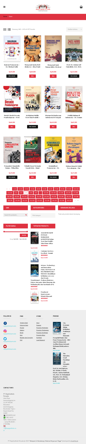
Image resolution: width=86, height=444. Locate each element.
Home (5, 16)
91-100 (69, 189)
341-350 (54, 200)
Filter (24, 235)
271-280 (76, 196)
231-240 (46, 196)
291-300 (17, 200)
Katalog (22, 330)
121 (16, 193)
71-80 (56, 189)
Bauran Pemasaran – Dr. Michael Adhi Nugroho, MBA (12, 67)
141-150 (53, 193)
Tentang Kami (24, 323)
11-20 (20, 189)
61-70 (50, 189)
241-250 (54, 196)
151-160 (61, 193)
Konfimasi (39, 337)
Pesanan (38, 325)
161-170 (68, 193)
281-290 (10, 200)
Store (38, 316)
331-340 (47, 200)
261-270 (69, 196)
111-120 (10, 193)
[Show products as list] (9, 29)
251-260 (61, 196)
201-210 (24, 196)
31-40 (32, 189)
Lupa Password (40, 340)
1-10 (14, 189)
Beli (32, 76)
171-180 (75, 193)
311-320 (32, 200)
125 (36, 193)
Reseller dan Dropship (26, 337)
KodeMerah (74, 441)
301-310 (25, 200)
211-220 (31, 196)
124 (31, 193)
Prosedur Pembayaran (42, 330)
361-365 (69, 200)
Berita (21, 333)
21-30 (26, 189)
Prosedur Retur (40, 335)
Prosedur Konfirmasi (42, 333)
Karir (21, 335)
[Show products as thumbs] (4, 29)
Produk (22, 328)
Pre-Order (12, 76)
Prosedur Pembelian (42, 328)
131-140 (46, 193)
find (21, 316)
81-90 (62, 189)
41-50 (38, 189)
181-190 (9, 196)
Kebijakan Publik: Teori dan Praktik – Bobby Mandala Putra (32, 117)
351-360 (62, 200)
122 (21, 193)
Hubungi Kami (24, 325)
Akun (37, 323)
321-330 (39, 200)
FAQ (21, 340)
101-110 (76, 189)
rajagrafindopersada (9, 326)
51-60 (44, 189)
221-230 (39, 196)
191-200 (17, 196)
